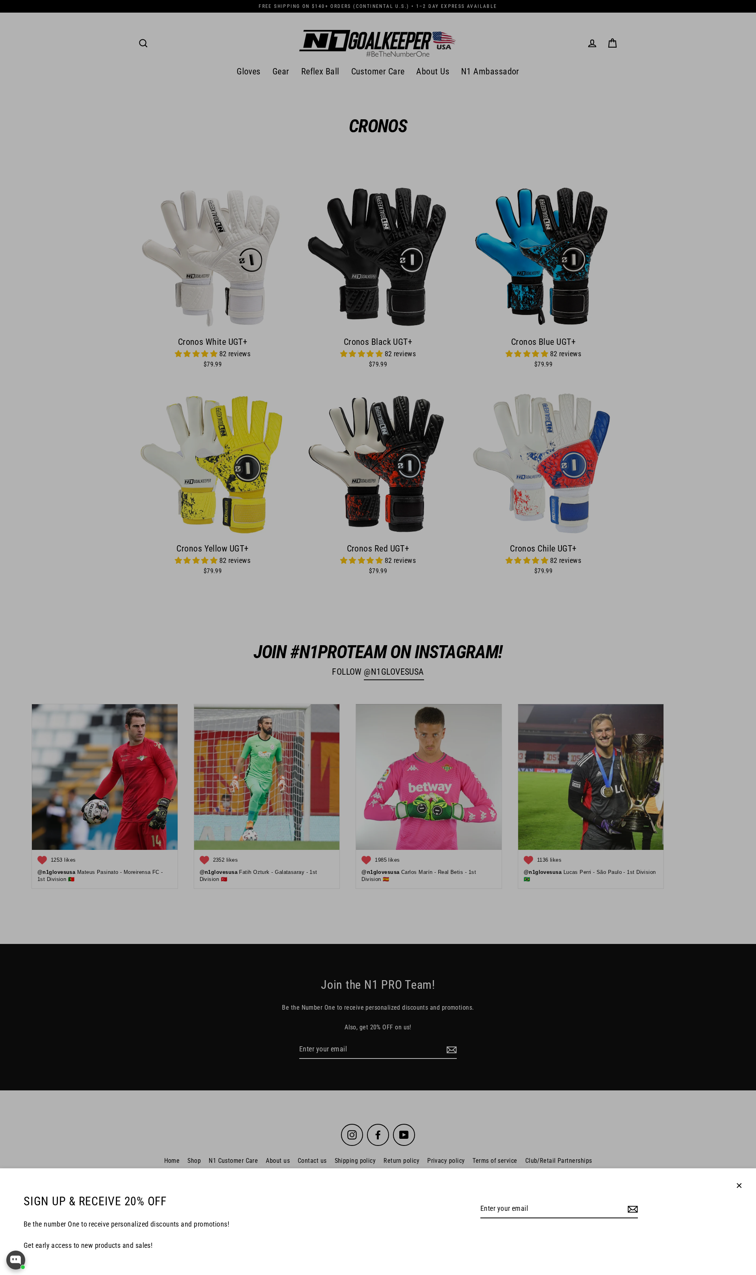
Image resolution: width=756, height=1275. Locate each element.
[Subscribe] (631, 1209)
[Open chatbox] (15, 1260)
